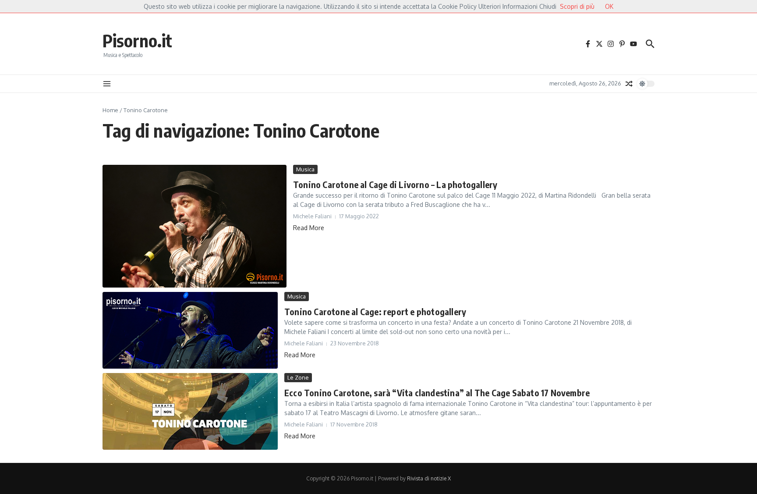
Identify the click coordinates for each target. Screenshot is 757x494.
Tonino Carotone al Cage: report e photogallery (375, 311)
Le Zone (298, 377)
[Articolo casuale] (629, 83)
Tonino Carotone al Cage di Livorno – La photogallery (395, 184)
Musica (305, 169)
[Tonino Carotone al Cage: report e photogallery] (190, 330)
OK (609, 6)
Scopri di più (577, 6)
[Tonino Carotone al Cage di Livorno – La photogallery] (195, 226)
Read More (308, 227)
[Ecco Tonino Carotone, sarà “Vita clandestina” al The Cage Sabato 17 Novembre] (190, 411)
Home (110, 110)
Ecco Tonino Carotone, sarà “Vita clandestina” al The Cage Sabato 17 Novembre (437, 392)
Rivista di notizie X (429, 478)
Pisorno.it (137, 40)
